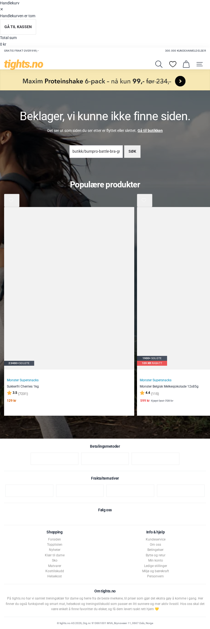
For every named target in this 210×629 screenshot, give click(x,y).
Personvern (155, 576)
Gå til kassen (18, 27)
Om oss (155, 545)
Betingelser (155, 550)
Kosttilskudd (54, 571)
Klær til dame (55, 555)
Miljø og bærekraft (155, 571)
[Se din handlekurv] (186, 64)
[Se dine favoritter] (173, 64)
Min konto (155, 560)
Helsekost (54, 576)
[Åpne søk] (159, 64)
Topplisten (54, 545)
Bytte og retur (155, 555)
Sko (54, 560)
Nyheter (54, 550)
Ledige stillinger (155, 566)
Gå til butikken (150, 130)
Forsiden (54, 539)
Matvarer (54, 566)
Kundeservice (155, 539)
